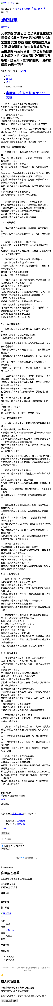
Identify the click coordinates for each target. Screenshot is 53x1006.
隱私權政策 (45, 968)
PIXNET (12, 968)
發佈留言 (5, 849)
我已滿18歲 (6, 1001)
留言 (21, 814)
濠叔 (3, 799)
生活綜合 (21, 821)
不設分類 (22, 71)
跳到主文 (5, 27)
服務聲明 (27, 970)
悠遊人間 (21, 824)
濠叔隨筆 (9, 20)
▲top (3, 828)
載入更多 (5, 833)
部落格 (9, 79)
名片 (8, 82)
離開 (14, 1001)
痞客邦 (15, 814)
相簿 (8, 76)
